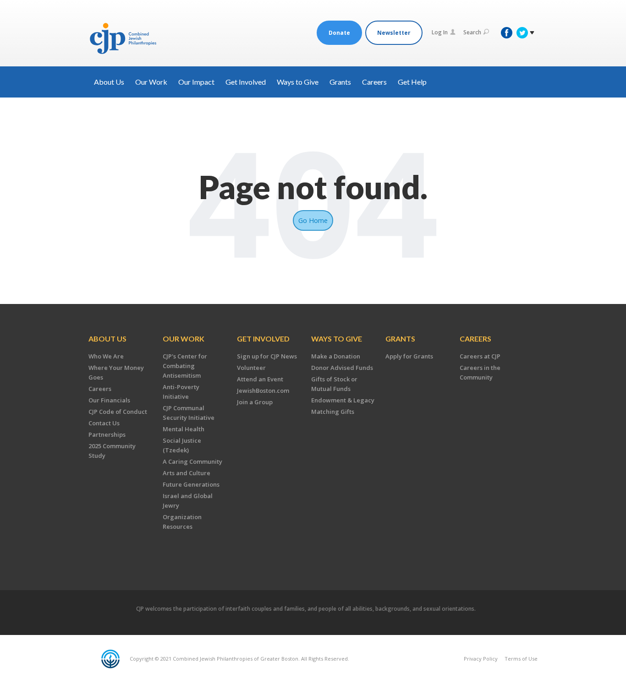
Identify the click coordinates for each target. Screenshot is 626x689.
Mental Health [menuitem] (183, 429)
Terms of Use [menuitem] (521, 658)
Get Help (412, 81)
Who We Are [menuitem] (106, 356)
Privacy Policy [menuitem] (481, 658)
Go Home (313, 220)
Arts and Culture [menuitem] (186, 473)
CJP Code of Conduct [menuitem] (117, 411)
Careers (374, 81)
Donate (339, 33)
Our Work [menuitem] (183, 338)
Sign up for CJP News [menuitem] (267, 356)
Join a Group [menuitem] (255, 402)
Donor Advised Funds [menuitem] (342, 367)
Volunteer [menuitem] (251, 367)
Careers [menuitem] (99, 389)
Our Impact (196, 81)
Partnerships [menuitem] (107, 434)
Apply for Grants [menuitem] (409, 356)
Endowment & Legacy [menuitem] (342, 400)
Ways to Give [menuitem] (336, 338)
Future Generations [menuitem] (191, 484)
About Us (109, 81)
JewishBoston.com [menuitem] (263, 390)
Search (472, 32)
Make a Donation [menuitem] (335, 356)
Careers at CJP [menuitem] (480, 356)
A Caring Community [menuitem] (192, 461)
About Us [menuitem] (107, 338)
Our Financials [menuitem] (109, 400)
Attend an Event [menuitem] (260, 379)
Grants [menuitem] (400, 338)
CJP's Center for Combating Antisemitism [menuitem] (185, 366)
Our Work (151, 81)
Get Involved (245, 81)
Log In (440, 32)
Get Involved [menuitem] (263, 338)
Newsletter (394, 33)
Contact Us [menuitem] (104, 423)
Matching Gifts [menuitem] (332, 411)
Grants (340, 81)
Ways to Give (297, 81)
